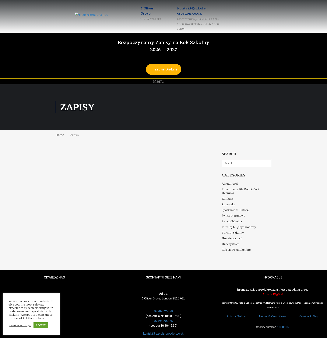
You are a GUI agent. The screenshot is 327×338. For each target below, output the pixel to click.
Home (60, 135)
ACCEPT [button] (41, 325)
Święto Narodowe (233, 215)
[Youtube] (323, 81)
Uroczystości (230, 244)
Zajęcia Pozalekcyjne (236, 249)
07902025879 (163, 311)
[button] (156, 81)
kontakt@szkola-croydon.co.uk (163, 333)
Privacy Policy (236, 316)
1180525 (283, 327)
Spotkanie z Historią (235, 210)
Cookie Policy (308, 316)
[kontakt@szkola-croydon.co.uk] (170, 16)
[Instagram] (318, 81)
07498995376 (163, 321)
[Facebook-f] (313, 81)
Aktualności (230, 183)
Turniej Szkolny (233, 232)
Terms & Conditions (272, 316)
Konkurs (227, 198)
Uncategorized (232, 238)
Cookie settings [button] (20, 325)
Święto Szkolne (232, 221)
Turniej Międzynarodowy (239, 227)
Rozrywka (228, 204)
